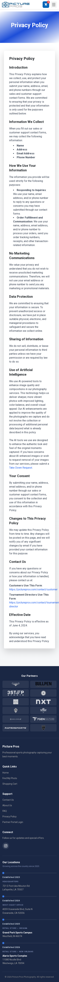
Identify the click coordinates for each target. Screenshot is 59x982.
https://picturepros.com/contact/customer (33, 589)
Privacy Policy (9, 816)
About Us (7, 805)
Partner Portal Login (12, 822)
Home (5, 772)
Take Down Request (20, 467)
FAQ (4, 811)
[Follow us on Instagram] (5, 846)
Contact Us (8, 800)
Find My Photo (9, 778)
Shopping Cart (9, 783)
